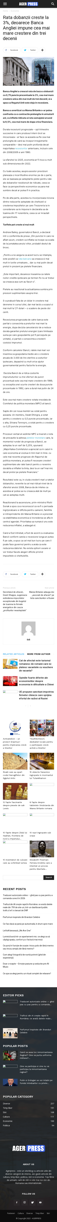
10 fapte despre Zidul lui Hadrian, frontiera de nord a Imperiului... (15, 835)
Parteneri (11, 1213)
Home (5, 11)
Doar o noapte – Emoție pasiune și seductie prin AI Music (26, 965)
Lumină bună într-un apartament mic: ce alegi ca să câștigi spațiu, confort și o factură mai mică (26, 938)
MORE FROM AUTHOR (38, 654)
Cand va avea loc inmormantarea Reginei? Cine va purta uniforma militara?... (36, 1055)
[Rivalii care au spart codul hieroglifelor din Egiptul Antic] (15, 761)
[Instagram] (24, 1202)
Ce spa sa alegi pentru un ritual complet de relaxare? (27, 973)
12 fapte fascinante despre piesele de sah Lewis (14, 805)
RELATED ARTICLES (13, 654)
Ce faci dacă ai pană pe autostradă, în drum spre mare (28, 924)
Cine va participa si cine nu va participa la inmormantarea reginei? (34, 1069)
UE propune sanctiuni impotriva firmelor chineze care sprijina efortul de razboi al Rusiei (36, 695)
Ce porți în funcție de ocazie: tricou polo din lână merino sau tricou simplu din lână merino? (28, 947)
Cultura (21, 1213)
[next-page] (30, 706)
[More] (42, 50)
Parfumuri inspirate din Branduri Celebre (21, 917)
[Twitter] (32, 1203)
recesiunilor (21, 148)
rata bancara (24, 258)
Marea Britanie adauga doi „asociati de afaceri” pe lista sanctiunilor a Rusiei (41, 595)
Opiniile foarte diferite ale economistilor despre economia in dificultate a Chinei (36, 681)
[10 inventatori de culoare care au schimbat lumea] (15, 849)
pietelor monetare (35, 437)
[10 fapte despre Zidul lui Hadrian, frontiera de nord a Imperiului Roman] (15, 821)
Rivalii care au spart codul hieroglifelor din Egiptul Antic (14, 775)
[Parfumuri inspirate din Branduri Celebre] (10, 1033)
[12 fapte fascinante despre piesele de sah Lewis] (15, 791)
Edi (28, 639)
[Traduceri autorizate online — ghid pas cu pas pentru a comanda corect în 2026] (10, 1005)
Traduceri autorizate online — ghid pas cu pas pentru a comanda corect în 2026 (28, 896)
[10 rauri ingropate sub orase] (42, 821)
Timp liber (40, 1213)
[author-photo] (28, 635)
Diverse (29, 1213)
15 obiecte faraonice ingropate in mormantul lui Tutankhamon (41, 775)
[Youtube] (40, 1203)
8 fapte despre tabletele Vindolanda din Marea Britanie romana (42, 805)
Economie (15, 11)
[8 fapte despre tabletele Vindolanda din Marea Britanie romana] (42, 791)
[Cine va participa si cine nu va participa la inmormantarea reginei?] (10, 1069)
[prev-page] (25, 706)
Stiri (48, 1213)
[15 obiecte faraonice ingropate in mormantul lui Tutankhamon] (42, 761)
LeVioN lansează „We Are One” (17, 930)
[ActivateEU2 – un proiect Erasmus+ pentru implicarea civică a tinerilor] (15, 727)
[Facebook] (17, 1203)
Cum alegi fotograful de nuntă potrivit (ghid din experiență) (24, 956)
